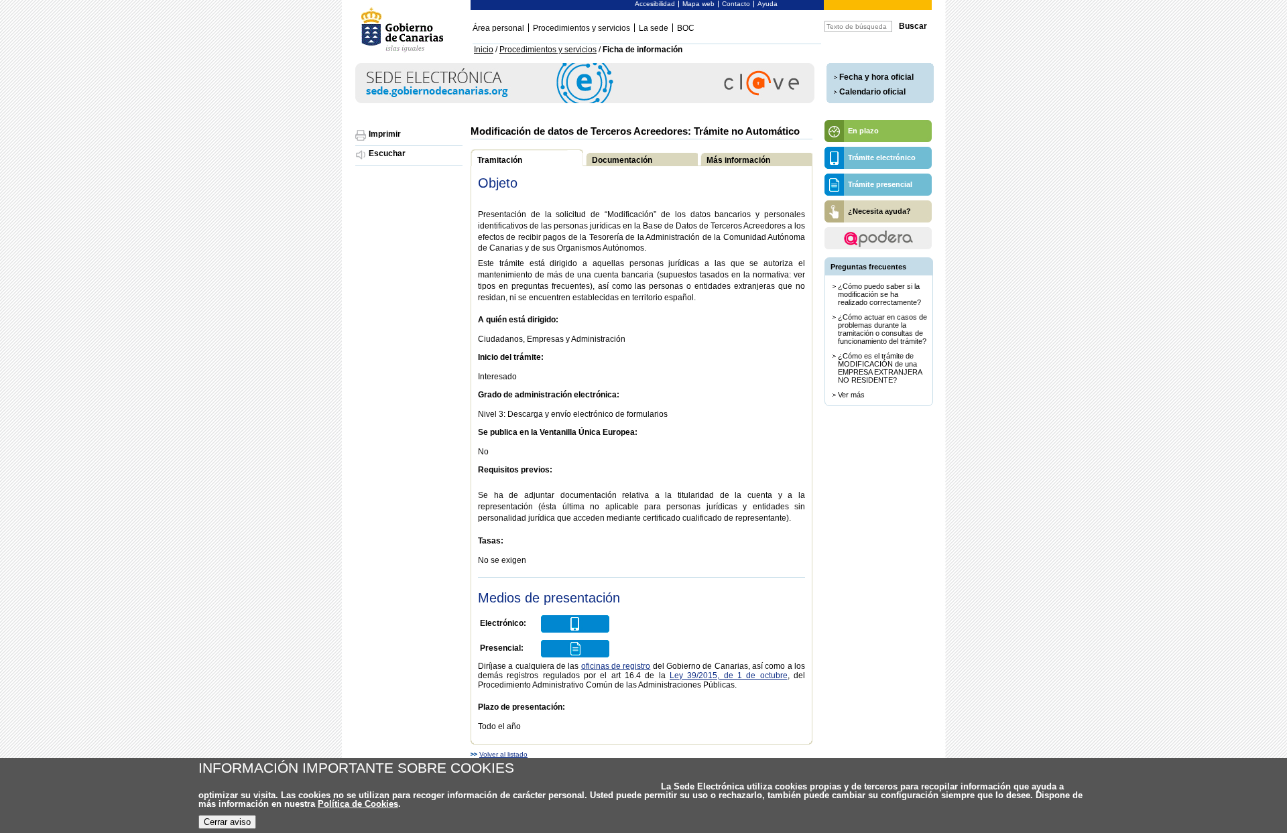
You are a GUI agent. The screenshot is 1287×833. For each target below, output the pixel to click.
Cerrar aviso (227, 822)
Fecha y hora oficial (876, 77)
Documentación (622, 160)
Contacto (736, 3)
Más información (738, 160)
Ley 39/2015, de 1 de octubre (729, 675)
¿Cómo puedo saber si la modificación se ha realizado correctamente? (879, 294)
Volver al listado (503, 754)
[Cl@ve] (584, 101)
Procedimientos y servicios (581, 28)
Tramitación (499, 160)
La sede (653, 28)
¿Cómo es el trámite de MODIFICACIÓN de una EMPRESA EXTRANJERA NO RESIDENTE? (880, 368)
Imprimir (385, 134)
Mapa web (698, 3)
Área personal (498, 28)
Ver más (851, 395)
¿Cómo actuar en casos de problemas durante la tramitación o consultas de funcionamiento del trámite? (882, 329)
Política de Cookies (358, 804)
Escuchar (387, 153)
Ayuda (767, 3)
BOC (685, 28)
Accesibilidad (655, 3)
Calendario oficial (872, 92)
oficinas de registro (616, 666)
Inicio (483, 49)
